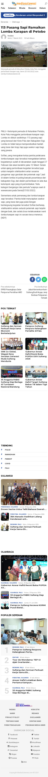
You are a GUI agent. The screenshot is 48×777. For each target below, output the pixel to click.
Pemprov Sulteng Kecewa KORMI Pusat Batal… (28, 606)
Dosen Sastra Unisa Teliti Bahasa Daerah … (24, 509)
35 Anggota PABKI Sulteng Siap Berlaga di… (27, 596)
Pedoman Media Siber (35, 725)
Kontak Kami (35, 721)
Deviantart (14, 750)
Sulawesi (14, 507)
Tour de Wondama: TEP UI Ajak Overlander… (26, 661)
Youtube (36, 754)
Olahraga (5, 583)
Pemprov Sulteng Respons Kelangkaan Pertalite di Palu (36, 328)
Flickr (36, 758)
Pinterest (14, 739)
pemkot (8, 459)
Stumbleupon (14, 742)
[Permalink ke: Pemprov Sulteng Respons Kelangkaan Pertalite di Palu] (24, 631)
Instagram (14, 746)
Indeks (12, 709)
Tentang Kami (12, 721)
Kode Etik (35, 709)
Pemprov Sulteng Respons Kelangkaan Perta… (26, 650)
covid (7, 464)
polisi (7, 450)
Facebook (14, 735)
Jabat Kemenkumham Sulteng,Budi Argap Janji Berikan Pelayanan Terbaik (36, 292)
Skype (13, 754)
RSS (25, 762)
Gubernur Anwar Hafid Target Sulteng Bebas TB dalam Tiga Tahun (36, 383)
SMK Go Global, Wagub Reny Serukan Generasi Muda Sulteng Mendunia (10, 356)
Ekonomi (13, 524)
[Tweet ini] (38, 279)
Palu (19, 524)
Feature (15, 657)
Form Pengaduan (12, 725)
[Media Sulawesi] (24, 4)
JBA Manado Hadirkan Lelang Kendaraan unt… (26, 517)
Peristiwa (14, 514)
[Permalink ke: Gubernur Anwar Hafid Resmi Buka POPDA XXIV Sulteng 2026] (24, 568)
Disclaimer (35, 717)
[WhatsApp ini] (44, 279)
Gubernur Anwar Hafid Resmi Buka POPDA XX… (23, 586)
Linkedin (36, 746)
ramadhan (10, 454)
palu (7, 468)
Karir (12, 713)
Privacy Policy (12, 717)
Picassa (14, 758)
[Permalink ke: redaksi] (3, 37)
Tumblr (36, 739)
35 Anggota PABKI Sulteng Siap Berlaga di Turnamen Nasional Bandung (11, 383)
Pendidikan (5, 507)
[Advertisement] (24, 103)
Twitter (36, 735)
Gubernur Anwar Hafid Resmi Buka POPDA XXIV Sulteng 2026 (36, 355)
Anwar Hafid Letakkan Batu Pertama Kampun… (27, 681)
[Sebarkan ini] (32, 279)
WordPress (36, 742)
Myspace (36, 750)
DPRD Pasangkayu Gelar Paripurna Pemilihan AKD (11, 289)
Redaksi (35, 713)
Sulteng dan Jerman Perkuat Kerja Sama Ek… (25, 528)
